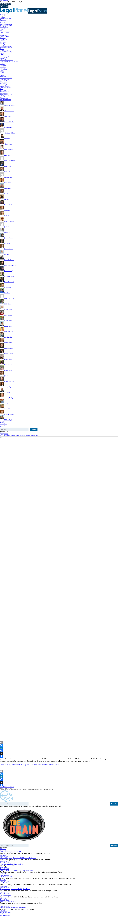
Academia (2, 17)
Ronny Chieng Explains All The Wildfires (11, 864)
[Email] (59, 742)
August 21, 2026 (4, 900)
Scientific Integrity (5, 86)
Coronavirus (3, 35)
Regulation (3, 83)
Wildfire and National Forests (8, 901)
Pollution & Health (5, 76)
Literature (3, 67)
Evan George (3, 867)
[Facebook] (59, 750)
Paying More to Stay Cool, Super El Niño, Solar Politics (15, 889)
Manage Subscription (5, 912)
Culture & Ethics (4, 36)
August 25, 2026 (4, 906)
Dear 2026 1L (4, 883)
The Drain (3, 90)
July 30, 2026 (3, 850)
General (2, 54)
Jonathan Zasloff (4, 861)
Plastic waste (3, 74)
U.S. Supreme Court (5, 96)
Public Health (3, 81)
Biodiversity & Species (6, 25)
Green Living (3, 57)
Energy (2, 43)
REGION (2, 421)
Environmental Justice (6, 46)
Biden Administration (6, 24)
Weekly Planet (4, 98)
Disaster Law (3, 39)
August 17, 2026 (4, 881)
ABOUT (2, 427)
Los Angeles (3, 69)
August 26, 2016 (4, 434)
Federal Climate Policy (6, 52)
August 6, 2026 (4, 856)
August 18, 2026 (4, 887)
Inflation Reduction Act (6, 60)
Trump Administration (6, 94)
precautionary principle (6, 78)
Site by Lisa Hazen (5, 915)
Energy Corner (4, 45)
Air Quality (3, 23)
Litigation (2, 68)
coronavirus (3, 34)
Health (2, 58)
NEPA (2, 71)
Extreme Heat (4, 50)
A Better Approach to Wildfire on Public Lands (13, 907)
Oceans (2, 72)
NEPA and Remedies (5, 895)
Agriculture (3, 20)
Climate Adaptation (5, 31)
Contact (2, 914)
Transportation (4, 93)
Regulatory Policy (5, 85)
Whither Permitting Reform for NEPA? (10, 852)
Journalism (3, 63)
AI (0, 21)
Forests (2, 53)
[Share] (59, 756)
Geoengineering (4, 56)
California (2, 28)
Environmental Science (6, 47)
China (1, 30)
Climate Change (4, 32)
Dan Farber (3, 855)
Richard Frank (4, 433)
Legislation (3, 65)
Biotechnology (4, 27)
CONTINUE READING (7, 787)
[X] (59, 753)
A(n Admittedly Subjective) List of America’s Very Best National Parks (19, 435)
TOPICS (2, 14)
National (2, 422)
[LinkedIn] (59, 748)
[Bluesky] (59, 745)
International (3, 424)
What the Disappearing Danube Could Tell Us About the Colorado (18, 858)
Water (1, 97)
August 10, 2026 (4, 863)
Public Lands (3, 82)
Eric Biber (3, 849)
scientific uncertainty (5, 87)
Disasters (2, 41)
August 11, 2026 (4, 869)
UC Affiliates (3, 911)
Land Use (2, 64)
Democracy (3, 38)
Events (2, 49)
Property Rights (4, 79)
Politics (2, 75)
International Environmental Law (9, 61)
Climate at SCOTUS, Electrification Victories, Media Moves (16, 870)
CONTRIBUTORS (5, 100)
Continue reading (29, 765)
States (1, 89)
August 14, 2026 (4, 875)
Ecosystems (3, 42)
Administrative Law (5, 18)
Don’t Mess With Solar (6, 876)
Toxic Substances (4, 92)
